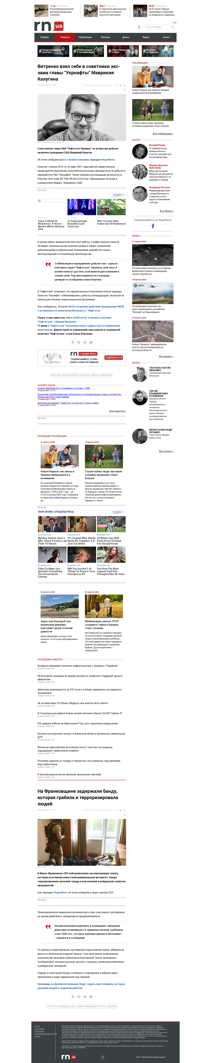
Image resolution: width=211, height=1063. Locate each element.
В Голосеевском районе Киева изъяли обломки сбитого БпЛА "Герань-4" (80, 713)
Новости (65, 37)
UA (172, 23)
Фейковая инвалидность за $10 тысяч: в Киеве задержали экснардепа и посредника (80, 691)
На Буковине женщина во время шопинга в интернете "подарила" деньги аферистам (80, 678)
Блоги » (136, 140)
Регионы (105, 37)
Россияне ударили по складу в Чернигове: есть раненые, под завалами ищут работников (79, 762)
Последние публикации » (53, 436)
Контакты (39, 1029)
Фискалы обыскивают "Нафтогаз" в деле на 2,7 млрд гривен (68, 403)
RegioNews (108, 159)
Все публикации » (163, 133)
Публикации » (140, 63)
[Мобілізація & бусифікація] (88, 56)
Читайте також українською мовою (97, 85)
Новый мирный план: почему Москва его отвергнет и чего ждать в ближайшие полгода (159, 196)
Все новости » (117, 411)
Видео (146, 37)
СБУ (74, 1007)
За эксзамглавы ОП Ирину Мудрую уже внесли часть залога (73, 703)
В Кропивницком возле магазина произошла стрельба (69, 774)
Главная (44, 37)
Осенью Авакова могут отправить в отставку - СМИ (64, 388)
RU (176, 23)
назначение (106, 375)
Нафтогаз (55, 375)
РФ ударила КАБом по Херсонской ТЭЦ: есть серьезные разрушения (78, 723)
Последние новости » (50, 659)
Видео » (136, 236)
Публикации (85, 37)
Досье (125, 37)
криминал (65, 1007)
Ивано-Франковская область (92, 1007)
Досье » (136, 362)
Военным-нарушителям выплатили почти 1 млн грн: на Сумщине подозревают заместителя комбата (75, 749)
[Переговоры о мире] (123, 56)
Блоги (166, 37)
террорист (52, 1007)
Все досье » (166, 451)
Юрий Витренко (70, 375)
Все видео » (166, 356)
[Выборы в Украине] (157, 56)
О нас (37, 1026)
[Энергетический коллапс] (53, 56)
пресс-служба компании (74, 159)
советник (84, 375)
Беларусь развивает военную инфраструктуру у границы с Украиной (77, 665)
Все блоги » (166, 211)
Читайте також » (47, 385)
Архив (37, 1037)
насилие (112, 1007)
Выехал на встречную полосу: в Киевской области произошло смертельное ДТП (81, 735)
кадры (94, 375)
